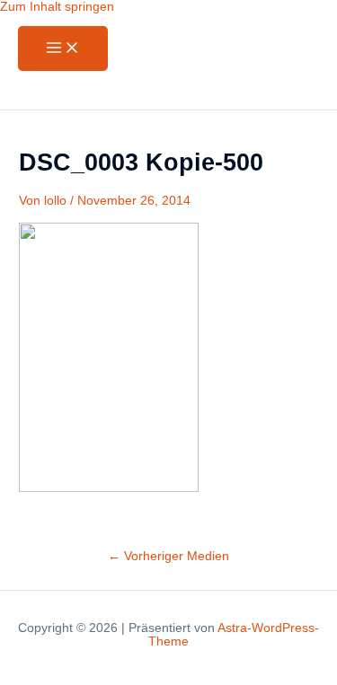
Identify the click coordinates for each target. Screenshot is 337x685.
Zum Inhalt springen (57, 6)
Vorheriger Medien (168, 556)
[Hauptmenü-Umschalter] (63, 49)
